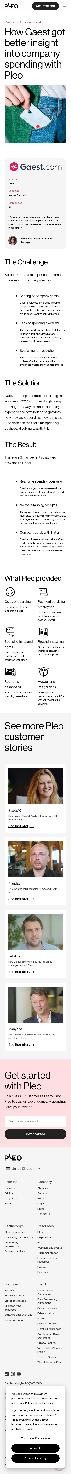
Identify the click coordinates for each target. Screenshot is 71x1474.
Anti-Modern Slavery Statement (49, 1335)
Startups (10, 1290)
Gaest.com (13, 396)
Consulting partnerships (19, 1237)
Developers (44, 1272)
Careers (42, 1193)
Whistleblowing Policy (50, 1362)
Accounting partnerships (12, 1244)
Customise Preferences (35, 1438)
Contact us (44, 1213)
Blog (40, 1231)
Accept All (35, 1448)
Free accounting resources (47, 1260)
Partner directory (15, 1251)
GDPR (41, 1318)
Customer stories (47, 1252)
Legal (40, 1203)
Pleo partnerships (15, 1231)
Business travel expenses (13, 1307)
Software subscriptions (18, 1314)
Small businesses (15, 1295)
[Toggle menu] (64, 6)
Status (8, 1203)
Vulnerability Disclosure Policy (51, 1350)
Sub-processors (47, 1308)
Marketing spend (14, 1319)
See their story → (21, 826)
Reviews (42, 1266)
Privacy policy (45, 1313)
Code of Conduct (47, 1356)
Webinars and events (49, 1247)
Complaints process (49, 1328)
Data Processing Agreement (47, 1301)
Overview (10, 1188)
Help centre (44, 1237)
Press (40, 1198)
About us (42, 1188)
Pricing (9, 1193)
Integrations (12, 1198)
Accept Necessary (35, 1458)
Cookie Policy (45, 1403)
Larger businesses (15, 1300)
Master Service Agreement (46, 1292)
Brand (40, 1208)
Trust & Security (46, 1342)
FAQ (40, 1242)
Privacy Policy (24, 1403)
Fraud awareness (47, 1323)
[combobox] (35, 1169)
